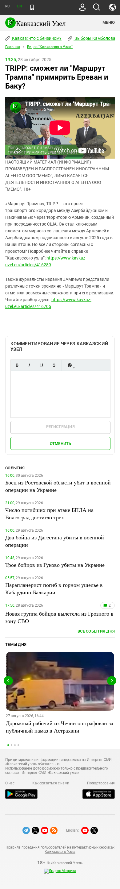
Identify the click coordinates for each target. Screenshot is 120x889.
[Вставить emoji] (69, 365)
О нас (9, 783)
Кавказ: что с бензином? (36, 38)
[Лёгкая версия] (32, 7)
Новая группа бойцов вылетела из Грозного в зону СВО (59, 617)
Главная (12, 47)
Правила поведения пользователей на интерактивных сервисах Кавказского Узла (60, 849)
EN (19, 6)
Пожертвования (101, 783)
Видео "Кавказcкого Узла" (50, 47)
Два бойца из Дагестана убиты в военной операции (54, 541)
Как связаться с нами (50, 783)
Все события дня (96, 631)
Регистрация (60, 426)
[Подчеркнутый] (41, 365)
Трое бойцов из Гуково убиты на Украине (55, 564)
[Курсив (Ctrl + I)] (29, 365)
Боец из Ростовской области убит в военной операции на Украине (58, 486)
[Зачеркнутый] (54, 365)
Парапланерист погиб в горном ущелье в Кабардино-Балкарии (54, 588)
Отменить (60, 443)
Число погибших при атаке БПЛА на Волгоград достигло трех (49, 513)
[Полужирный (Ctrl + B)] (17, 365)
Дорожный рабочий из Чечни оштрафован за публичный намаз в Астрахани (59, 726)
